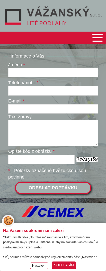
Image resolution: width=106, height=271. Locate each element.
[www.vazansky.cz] (53, 15)
